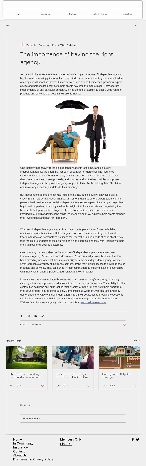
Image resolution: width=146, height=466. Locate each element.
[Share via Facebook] (21, 315)
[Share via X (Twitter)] (28, 315)
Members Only (71, 439)
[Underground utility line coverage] (119, 357)
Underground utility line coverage (116, 375)
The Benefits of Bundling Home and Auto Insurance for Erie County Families (25, 375)
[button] (136, 25)
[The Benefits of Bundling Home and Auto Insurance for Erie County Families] (26, 357)
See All (137, 340)
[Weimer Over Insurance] (138, 439)
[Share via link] (42, 315)
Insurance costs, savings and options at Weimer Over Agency (72, 375)
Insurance (20, 447)
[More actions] (124, 45)
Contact (19, 451)
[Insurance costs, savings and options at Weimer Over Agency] (73, 357)
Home (17, 439)
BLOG (9, 25)
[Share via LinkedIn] (35, 315)
